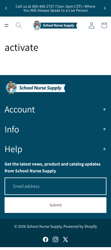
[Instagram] (55, 239)
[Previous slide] (6, 8)
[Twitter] (65, 239)
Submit (56, 204)
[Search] (19, 25)
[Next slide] (104, 8)
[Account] (91, 25)
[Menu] (6, 25)
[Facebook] (45, 239)
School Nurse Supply (44, 226)
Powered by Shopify (80, 226)
